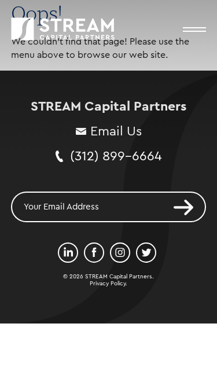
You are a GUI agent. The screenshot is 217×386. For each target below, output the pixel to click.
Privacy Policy (108, 283)
